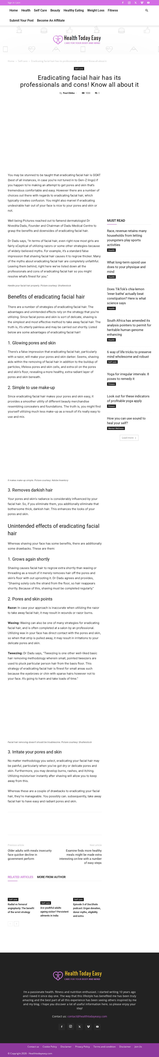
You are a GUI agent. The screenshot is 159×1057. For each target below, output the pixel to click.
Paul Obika (69, 92)
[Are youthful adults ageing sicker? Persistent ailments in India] (54, 895)
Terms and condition (104, 1046)
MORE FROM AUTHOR (51, 877)
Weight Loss (95, 10)
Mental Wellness (116, 428)
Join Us (138, 1046)
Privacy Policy (82, 1046)
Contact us (33, 1046)
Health (25, 10)
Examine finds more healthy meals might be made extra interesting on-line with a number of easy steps (80, 857)
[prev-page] (10, 923)
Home (14, 10)
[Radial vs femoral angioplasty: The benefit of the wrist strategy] (22, 893)
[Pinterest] (79, 102)
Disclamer (66, 1046)
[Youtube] (148, 2)
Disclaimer (125, 1046)
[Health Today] (79, 40)
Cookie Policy (50, 1046)
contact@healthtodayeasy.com (87, 1016)
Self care (40, 10)
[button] (146, 10)
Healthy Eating (74, 10)
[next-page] (16, 923)
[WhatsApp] (88, 102)
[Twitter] (135, 2)
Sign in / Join (14, 2)
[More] (97, 102)
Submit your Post (22, 20)
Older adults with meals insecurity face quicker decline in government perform (30, 855)
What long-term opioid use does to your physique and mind (126, 267)
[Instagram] (129, 2)
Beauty (55, 10)
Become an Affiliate (51, 20)
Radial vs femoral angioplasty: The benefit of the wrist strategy (21, 908)
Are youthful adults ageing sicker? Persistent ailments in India (54, 911)
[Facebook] (123, 2)
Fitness (113, 10)
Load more (128, 437)
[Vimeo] (142, 2)
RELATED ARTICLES (20, 877)
